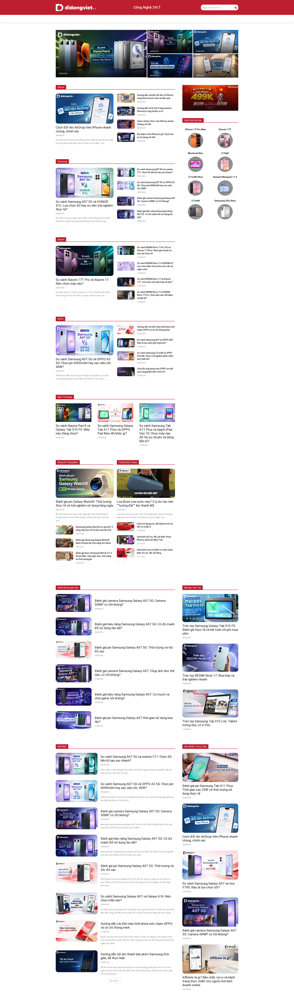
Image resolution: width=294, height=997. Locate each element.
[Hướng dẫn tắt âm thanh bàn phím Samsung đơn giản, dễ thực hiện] (77, 961)
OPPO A (153, 319)
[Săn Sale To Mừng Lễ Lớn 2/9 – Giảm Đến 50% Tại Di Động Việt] (210, 98)
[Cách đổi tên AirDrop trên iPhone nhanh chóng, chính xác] (215, 41)
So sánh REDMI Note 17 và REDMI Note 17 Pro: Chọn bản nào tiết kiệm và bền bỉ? (155, 295)
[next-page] (62, 150)
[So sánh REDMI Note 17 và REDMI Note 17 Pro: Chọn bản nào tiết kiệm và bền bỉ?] (125, 295)
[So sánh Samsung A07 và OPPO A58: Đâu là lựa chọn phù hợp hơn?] (125, 342)
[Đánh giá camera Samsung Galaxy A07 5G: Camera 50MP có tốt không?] (125, 201)
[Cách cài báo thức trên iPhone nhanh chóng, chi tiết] (125, 124)
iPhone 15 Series (130, 87)
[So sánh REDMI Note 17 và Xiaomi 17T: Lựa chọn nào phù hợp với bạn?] (125, 281)
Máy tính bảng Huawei (165, 392)
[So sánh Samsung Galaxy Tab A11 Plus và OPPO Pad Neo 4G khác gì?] (115, 412)
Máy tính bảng (106, 588)
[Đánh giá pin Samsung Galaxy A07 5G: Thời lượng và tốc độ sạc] (74, 650)
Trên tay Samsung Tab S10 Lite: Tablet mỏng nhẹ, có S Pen (209, 723)
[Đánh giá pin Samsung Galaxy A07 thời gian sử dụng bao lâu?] (74, 720)
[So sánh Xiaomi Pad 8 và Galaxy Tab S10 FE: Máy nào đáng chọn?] (101, 53)
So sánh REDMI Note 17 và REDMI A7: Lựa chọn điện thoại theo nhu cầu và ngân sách (155, 266)
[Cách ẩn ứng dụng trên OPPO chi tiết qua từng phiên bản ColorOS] (125, 371)
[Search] (235, 7)
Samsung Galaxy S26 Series (83, 157)
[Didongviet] (76, 7)
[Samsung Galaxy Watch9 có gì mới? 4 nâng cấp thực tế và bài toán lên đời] (64, 529)
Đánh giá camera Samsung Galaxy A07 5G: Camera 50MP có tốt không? (209, 932)
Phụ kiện (153, 588)
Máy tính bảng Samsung (116, 392)
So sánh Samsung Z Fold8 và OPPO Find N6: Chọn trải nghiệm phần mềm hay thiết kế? (155, 356)
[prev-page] (58, 150)
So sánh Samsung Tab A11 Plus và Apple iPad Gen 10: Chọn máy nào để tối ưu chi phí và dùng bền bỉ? (156, 433)
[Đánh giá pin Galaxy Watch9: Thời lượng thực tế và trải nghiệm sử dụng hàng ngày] (85, 483)
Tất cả (76, 87)
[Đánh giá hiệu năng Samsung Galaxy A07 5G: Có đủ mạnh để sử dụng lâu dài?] (125, 214)
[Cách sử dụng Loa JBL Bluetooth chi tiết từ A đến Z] (125, 526)
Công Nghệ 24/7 (147, 7)
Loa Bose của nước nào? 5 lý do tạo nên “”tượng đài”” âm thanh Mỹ (145, 503)
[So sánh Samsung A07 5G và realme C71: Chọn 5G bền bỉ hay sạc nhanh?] (125, 172)
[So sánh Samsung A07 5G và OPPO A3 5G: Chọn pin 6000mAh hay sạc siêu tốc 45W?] (125, 185)
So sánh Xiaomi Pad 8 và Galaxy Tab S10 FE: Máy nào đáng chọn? (73, 429)
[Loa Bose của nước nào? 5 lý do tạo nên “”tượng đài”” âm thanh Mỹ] (146, 483)
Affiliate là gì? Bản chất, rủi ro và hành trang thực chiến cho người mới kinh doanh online (208, 981)
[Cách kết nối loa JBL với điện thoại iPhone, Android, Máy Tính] (125, 539)
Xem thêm (114, 980)
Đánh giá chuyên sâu (68, 587)
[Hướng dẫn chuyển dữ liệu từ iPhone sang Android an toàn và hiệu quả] (215, 65)
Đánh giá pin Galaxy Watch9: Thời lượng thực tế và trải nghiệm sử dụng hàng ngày (84, 503)
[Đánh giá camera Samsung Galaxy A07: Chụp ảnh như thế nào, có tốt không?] (74, 673)
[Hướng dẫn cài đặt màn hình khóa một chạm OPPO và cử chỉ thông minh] (125, 329)
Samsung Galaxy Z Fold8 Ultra (140, 157)
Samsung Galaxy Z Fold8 (112, 157)
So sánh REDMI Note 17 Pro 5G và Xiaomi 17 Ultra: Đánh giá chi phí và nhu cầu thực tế (154, 250)
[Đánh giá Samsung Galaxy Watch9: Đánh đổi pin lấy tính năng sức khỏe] (64, 542)
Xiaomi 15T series (99, 239)
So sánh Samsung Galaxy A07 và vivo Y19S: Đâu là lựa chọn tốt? (208, 885)
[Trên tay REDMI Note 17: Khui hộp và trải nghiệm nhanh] (210, 658)
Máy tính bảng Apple (92, 392)
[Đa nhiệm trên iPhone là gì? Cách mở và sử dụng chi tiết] (125, 137)
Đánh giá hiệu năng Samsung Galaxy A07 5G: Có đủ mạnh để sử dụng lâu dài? (155, 214)
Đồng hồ (121, 588)
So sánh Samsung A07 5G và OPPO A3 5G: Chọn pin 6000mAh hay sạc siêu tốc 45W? (156, 185)
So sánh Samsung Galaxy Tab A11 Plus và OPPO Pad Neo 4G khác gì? (115, 429)
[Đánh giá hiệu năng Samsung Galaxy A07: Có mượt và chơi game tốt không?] (74, 697)
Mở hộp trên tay (192, 587)
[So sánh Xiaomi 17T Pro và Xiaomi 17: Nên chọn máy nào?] (169, 41)
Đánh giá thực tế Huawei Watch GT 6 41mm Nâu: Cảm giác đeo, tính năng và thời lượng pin (94, 556)
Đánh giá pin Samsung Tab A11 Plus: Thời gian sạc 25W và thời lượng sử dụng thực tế (208, 789)
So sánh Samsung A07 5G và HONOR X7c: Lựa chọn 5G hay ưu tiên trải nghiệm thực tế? (84, 205)
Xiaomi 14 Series (118, 239)
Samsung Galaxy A (166, 157)
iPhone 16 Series (110, 87)
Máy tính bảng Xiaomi (141, 392)
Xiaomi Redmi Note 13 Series (144, 239)
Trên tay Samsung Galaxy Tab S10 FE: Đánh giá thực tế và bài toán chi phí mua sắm (210, 629)
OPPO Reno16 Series (136, 319)
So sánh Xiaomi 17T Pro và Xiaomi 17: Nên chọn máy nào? (82, 281)
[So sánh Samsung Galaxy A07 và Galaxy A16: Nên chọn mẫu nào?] (77, 903)
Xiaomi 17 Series (79, 239)
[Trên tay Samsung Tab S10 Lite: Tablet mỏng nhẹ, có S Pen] (210, 704)
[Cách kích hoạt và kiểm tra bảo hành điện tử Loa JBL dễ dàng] (125, 552)
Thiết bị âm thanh (137, 588)
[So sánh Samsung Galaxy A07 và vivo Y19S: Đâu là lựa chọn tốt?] (210, 865)
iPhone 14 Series (149, 87)
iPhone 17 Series (91, 87)
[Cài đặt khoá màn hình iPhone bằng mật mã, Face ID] (169, 65)
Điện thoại (91, 588)
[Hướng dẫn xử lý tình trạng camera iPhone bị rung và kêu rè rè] (125, 111)
